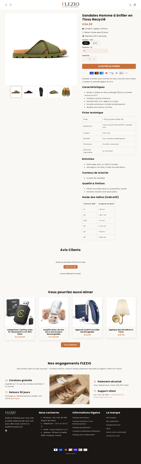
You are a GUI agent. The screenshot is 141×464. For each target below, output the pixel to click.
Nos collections (112, 421)
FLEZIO (73, 453)
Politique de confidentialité (84, 435)
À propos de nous (113, 425)
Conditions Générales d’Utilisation (86, 431)
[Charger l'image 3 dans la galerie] (41, 92)
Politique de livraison (81, 418)
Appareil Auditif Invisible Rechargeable (87, 331)
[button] (6, 5)
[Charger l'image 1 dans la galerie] (16, 92)
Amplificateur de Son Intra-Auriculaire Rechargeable (53, 332)
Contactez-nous (113, 436)
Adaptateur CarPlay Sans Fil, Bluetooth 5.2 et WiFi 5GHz (20, 332)
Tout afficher (70, 345)
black (95, 43)
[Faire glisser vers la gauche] (7, 92)
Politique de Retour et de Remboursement (83, 422)
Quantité (85, 56)
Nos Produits (111, 418)
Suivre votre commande (116, 432)
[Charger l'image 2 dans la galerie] (28, 92)
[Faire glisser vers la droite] (74, 92)
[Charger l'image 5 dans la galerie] (66, 92)
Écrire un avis (70, 267)
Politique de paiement (82, 428)
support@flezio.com (103, 397)
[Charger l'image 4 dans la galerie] (53, 92)
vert (86, 43)
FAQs (108, 429)
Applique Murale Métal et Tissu (121, 331)
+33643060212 (116, 395)
